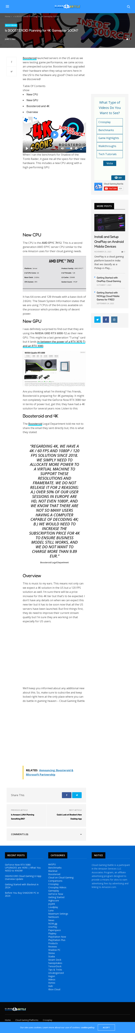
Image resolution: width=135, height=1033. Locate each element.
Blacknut (52, 871)
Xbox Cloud (54, 989)
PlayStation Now (57, 937)
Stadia (51, 956)
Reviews (52, 946)
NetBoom (53, 917)
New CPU (32, 94)
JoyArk (51, 904)
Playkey (52, 933)
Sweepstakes (55, 963)
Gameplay (53, 891)
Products (53, 943)
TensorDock (54, 966)
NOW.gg (52, 923)
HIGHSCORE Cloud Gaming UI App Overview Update (23, 878)
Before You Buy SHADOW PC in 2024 (22, 894)
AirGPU (52, 864)
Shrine (51, 953)
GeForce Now (55, 894)
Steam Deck (54, 960)
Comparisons (55, 881)
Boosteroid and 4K (38, 106)
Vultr (50, 986)
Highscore (53, 900)
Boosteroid (11, 25)
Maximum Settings (58, 914)
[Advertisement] (54, 200)
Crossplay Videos (57, 887)
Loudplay (53, 907)
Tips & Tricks (55, 970)
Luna (51, 910)
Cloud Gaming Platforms (26, 1020)
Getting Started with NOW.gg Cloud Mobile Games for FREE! (108, 296)
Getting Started (56, 897)
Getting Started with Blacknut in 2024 (22, 886)
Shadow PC (54, 950)
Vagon (51, 976)
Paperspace (54, 930)
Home (7, 16)
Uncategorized (56, 973)
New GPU (32, 100)
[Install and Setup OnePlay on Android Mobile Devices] (109, 222)
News (51, 920)
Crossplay (53, 884)
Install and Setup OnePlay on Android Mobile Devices (109, 241)
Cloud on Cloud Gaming (60, 877)
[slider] (41, 148)
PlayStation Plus (56, 940)
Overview (32, 112)
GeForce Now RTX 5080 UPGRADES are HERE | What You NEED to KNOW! (23, 867)
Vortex (51, 983)
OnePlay (52, 927)
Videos (51, 979)
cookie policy (87, 1027)
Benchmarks (55, 868)
